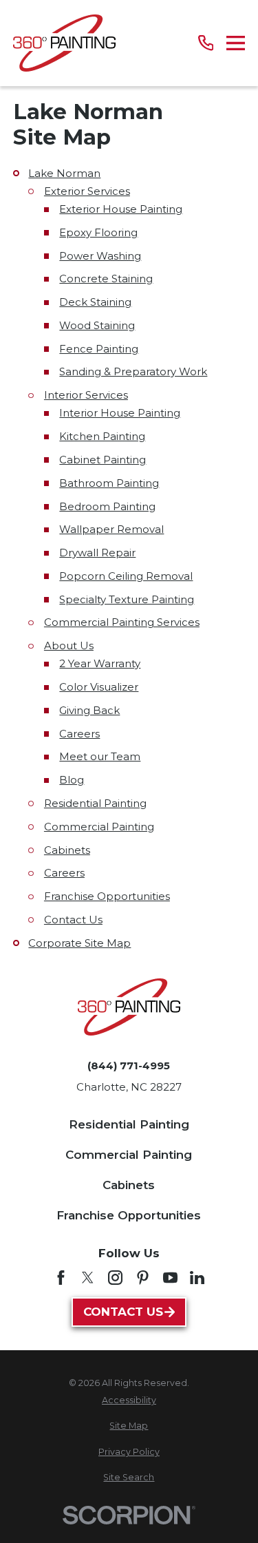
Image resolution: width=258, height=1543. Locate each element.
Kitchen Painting (102, 436)
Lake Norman (64, 173)
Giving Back (89, 710)
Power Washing (100, 255)
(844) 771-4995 (128, 1065)
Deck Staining (95, 301)
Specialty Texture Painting (126, 599)
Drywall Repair (97, 552)
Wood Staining (97, 325)
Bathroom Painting (109, 483)
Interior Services (86, 394)
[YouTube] (170, 1277)
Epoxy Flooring (98, 232)
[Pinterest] (143, 1277)
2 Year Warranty (99, 663)
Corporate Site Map (79, 942)
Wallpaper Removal (111, 529)
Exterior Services (87, 191)
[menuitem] (129, 1400)
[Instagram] (115, 1277)
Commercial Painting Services (122, 622)
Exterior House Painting (120, 209)
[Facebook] (61, 1277)
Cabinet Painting (102, 459)
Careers (79, 733)
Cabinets (67, 850)
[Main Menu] (235, 43)
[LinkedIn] (197, 1277)
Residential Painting (95, 803)
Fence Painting (98, 348)
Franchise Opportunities (107, 896)
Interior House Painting (119, 412)
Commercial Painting (99, 826)
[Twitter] (87, 1277)
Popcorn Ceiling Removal (126, 575)
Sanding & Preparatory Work (133, 371)
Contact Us (73, 919)
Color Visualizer (98, 686)
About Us (69, 645)
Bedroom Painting (107, 506)
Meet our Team (99, 756)
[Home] (64, 43)
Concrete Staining (106, 278)
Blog (71, 779)
